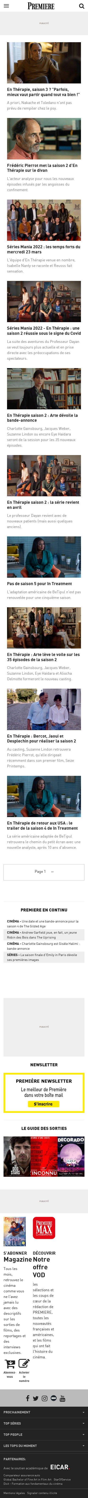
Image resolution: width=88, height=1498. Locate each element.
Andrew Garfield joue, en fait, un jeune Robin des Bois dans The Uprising (42, 934)
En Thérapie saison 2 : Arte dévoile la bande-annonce (42, 418)
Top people (13, 1434)
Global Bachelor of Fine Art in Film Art (27, 1479)
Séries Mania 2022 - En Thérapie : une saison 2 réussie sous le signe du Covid (44, 331)
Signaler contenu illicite (42, 1493)
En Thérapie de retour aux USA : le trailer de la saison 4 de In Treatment (42, 826)
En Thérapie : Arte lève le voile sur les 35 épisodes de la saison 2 (43, 657)
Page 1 (40, 871)
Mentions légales (14, 1493)
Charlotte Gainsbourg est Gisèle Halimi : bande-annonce (43, 946)
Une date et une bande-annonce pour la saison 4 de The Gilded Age (42, 923)
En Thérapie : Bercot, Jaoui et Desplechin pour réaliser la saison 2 (41, 739)
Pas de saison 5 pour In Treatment (39, 583)
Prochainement (17, 1412)
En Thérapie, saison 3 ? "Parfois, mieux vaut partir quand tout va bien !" (43, 92)
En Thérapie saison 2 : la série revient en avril (43, 505)
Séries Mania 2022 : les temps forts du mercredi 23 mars (43, 249)
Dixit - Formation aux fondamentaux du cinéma (33, 1483)
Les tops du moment (20, 1446)
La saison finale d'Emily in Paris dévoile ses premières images (42, 957)
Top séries (12, 1423)
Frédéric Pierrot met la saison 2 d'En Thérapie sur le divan (42, 168)
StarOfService (62, 1479)
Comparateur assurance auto (22, 1475)
